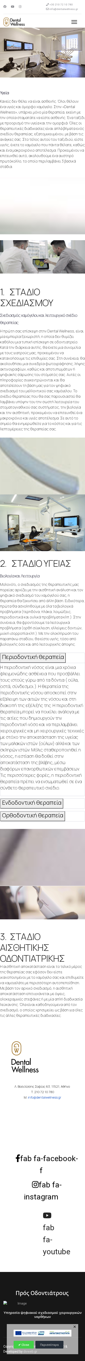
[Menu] (74, 22)
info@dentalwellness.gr (63, 9)
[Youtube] (12, 6)
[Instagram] (20, 6)
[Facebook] (4, 6)
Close (25, 1344)
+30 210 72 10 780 (61, 4)
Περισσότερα (49, 1344)
